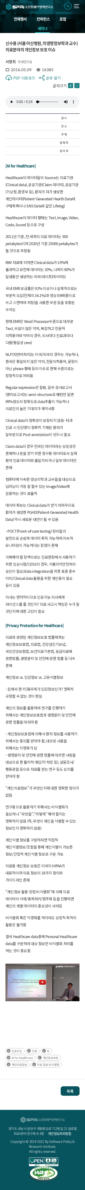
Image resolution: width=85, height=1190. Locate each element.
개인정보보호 (50, 1058)
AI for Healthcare (22, 1058)
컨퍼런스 (43, 19)
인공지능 (17, 1051)
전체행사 (20, 19)
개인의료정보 (19, 1064)
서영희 (10, 61)
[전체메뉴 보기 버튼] (77, 6)
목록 (70, 1091)
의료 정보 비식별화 (48, 1064)
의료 (34, 1051)
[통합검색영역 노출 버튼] (68, 6)
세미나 (42, 28)
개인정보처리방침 (59, 1133)
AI (48, 1051)
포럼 (63, 19)
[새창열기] (44, 1161)
